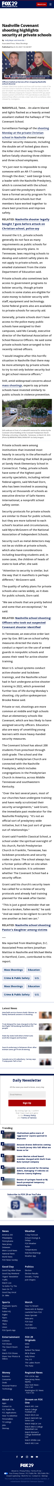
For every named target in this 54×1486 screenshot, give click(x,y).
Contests (6, 1340)
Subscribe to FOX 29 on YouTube (24, 1194)
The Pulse (29, 1366)
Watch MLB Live (32, 1415)
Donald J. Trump (32, 1276)
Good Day (8, 1266)
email (37, 1457)
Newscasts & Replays (34, 1309)
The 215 (28, 1359)
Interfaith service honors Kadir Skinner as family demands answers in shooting (19, 1013)
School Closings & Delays (32, 1239)
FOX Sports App (8, 1330)
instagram (27, 1457)
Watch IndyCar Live (33, 1423)
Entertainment (11, 1337)
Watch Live (41, 4)
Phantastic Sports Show (9, 1307)
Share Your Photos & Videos (11, 1357)
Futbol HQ (6, 1311)
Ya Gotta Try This (9, 1286)
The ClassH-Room (10, 1347)
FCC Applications (9, 1412)
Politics (29, 1266)
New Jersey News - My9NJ (33, 1380)
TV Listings (6, 1422)
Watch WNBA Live (32, 1440)
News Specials (31, 1315)
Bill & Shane (30, 1353)
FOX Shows (7, 1344)
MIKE (27, 1344)
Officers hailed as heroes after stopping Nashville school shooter (24, 83)
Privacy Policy (30, 1115)
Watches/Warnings (33, 1253)
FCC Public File (8, 1409)
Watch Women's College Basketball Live (32, 1434)
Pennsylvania (7, 1241)
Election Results (31, 1273)
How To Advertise (9, 1415)
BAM (27, 1347)
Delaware (6, 1247)
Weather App (30, 1256)
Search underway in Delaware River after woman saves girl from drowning (19, 1048)
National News (8, 1253)
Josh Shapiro (30, 1279)
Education (34, 969)
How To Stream (31, 1306)
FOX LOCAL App (32, 1376)
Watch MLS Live (32, 1443)
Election (28, 1270)
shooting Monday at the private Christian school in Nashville (25, 132)
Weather (30, 1231)
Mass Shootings (22, 43)
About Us (7, 1399)
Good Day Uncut (9, 1292)
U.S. (37, 978)
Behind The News (32, 1350)
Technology (7, 1389)
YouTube (29, 1324)
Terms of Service (28, 1117)
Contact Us (7, 1406)
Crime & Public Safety (16, 978)
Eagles (5, 1314)
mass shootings (12, 385)
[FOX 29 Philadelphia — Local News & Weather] (9, 4)
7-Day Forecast (31, 1235)
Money (6, 1372)
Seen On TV (7, 1289)
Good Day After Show (11, 1270)
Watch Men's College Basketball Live (34, 1427)
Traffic (5, 1279)
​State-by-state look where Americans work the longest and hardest (17, 1037)
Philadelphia (7, 1238)
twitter (22, 1457)
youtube (32, 1457)
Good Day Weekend (10, 1273)
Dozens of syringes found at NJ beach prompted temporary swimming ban (32, 1182)
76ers (4, 1324)
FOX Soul (29, 1321)
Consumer (6, 1379)
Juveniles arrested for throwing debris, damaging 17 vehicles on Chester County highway (33, 1171)
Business (6, 1376)
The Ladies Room (32, 1362)
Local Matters (31, 1328)
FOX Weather (30, 1243)
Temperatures (31, 1249)
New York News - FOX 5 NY (32, 1386)
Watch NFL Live (31, 1406)
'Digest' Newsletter (10, 1276)
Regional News (33, 1372)
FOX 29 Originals (30, 1338)
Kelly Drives (30, 1356)
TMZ (4, 1350)
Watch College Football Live (31, 1410)
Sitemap (5, 1428)
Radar (27, 1246)
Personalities (7, 1419)
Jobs (4, 1425)
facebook (17, 1457)
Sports (6, 1302)
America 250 (7, 1235)
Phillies (5, 1321)
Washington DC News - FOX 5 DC (34, 1391)
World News (7, 1256)
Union (4, 1327)
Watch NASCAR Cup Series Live (33, 1419)
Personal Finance (9, 1385)
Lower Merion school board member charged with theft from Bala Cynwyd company (34, 1159)
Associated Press (8, 43)
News (5, 1231)
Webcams (29, 1318)
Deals (4, 1382)
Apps (4, 1403)
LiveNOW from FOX (33, 1312)
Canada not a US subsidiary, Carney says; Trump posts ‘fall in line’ (19, 1060)
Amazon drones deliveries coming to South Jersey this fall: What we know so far (34, 1147)
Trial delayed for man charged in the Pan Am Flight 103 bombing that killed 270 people (19, 1026)
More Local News (9, 1250)
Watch (28, 1302)
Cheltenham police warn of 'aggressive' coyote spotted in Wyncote (32, 1136)
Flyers (4, 1317)
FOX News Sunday (10, 1260)
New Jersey (7, 1244)
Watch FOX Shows (10, 1353)
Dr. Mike (5, 1295)
